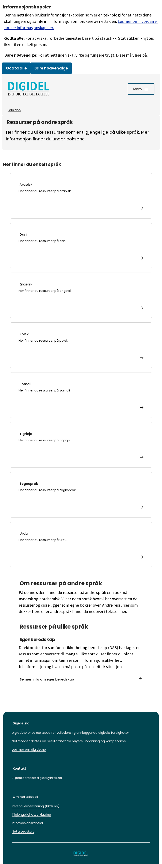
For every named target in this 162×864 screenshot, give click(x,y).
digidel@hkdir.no (49, 778)
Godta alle (16, 68)
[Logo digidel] (29, 89)
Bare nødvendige (51, 68)
